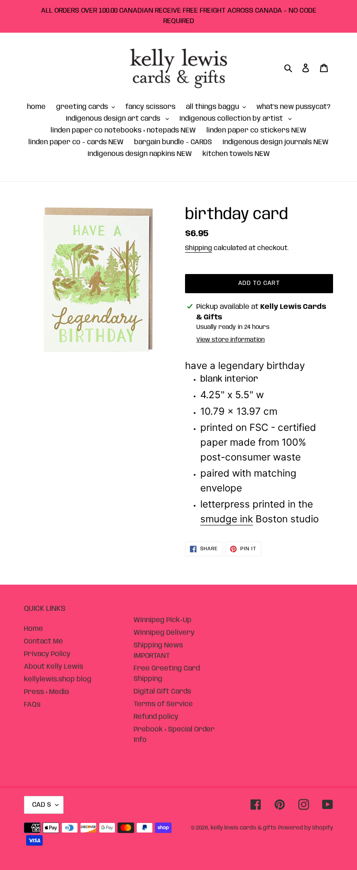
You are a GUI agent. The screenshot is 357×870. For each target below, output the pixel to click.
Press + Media (46, 692)
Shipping (198, 248)
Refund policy (156, 717)
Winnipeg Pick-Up (163, 620)
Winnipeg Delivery (164, 632)
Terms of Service (163, 704)
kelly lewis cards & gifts (243, 828)
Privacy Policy (47, 654)
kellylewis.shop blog (57, 679)
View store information (230, 340)
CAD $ (41, 805)
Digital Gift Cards (162, 691)
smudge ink (226, 519)
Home (33, 629)
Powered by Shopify (305, 828)
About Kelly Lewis (53, 666)
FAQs (32, 704)
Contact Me (43, 641)
